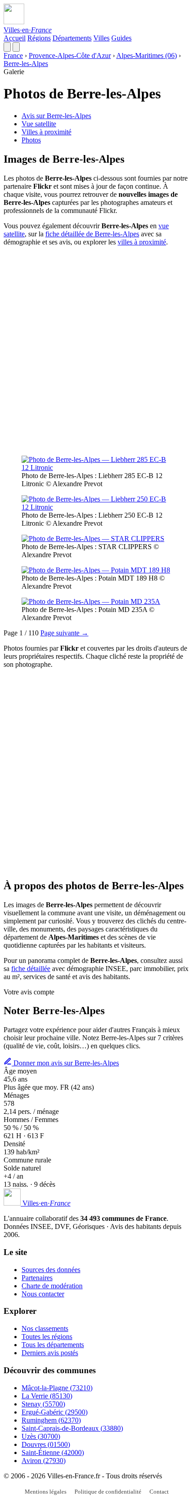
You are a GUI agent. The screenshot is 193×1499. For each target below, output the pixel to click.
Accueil (15, 38)
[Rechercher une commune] (7, 47)
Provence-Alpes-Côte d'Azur (70, 55)
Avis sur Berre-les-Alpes (56, 116)
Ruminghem (51, 1420)
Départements (72, 38)
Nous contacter (43, 1294)
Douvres (46, 1444)
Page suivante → (64, 633)
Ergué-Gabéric (55, 1412)
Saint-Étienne (53, 1452)
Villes (101, 38)
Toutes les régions (47, 1336)
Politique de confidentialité (108, 1491)
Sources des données (51, 1269)
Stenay (43, 1404)
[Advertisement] (96, 350)
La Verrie (47, 1396)
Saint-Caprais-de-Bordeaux (72, 1428)
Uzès (41, 1436)
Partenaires (37, 1278)
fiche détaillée (30, 968)
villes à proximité (142, 242)
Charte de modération (52, 1286)
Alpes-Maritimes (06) (146, 55)
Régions (39, 38)
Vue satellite (39, 124)
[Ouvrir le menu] (16, 47)
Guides (121, 38)
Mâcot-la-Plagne (57, 1388)
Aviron (44, 1460)
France (13, 55)
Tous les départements (53, 1344)
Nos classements (45, 1328)
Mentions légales (45, 1491)
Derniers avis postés (50, 1353)
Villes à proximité (46, 132)
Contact (159, 1491)
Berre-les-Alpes (26, 63)
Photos (31, 140)
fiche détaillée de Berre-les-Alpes (92, 234)
